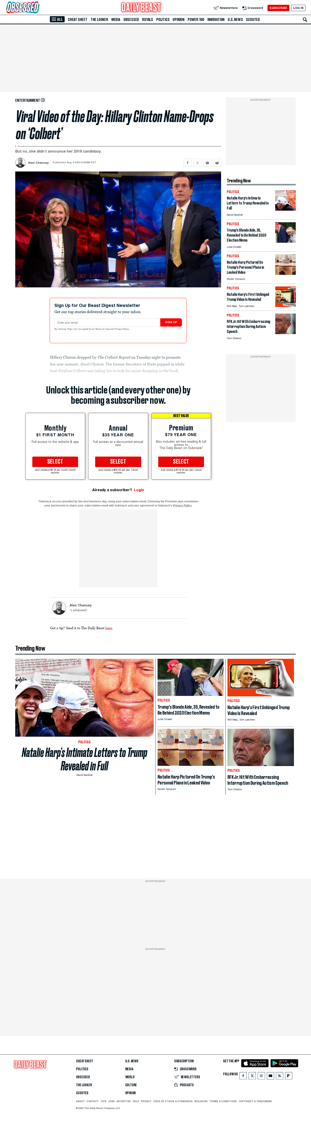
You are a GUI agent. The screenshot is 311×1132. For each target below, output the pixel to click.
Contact (93, 1101)
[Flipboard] (288, 1076)
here (108, 628)
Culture (131, 1085)
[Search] (305, 19)
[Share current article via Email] (207, 163)
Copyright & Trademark (255, 1101)
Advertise (124, 1101)
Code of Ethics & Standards (173, 1101)
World (130, 1077)
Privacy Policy (122, 329)
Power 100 (196, 20)
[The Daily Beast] (141, 8)
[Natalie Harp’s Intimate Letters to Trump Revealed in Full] (285, 209)
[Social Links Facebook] (243, 1076)
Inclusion (200, 1101)
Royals (147, 20)
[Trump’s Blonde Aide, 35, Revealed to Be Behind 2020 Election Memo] (285, 241)
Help (136, 1101)
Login (139, 490)
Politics (162, 20)
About (80, 1101)
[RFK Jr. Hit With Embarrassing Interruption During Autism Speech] (285, 333)
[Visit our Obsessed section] (37, 8)
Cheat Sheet (77, 20)
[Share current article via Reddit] (217, 163)
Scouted (253, 20)
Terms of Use (102, 329)
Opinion (178, 20)
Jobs (111, 1101)
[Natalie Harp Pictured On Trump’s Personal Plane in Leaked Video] (285, 274)
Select (55, 462)
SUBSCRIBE (278, 8)
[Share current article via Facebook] (188, 163)
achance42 (80, 610)
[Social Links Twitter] (252, 1076)
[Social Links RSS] (279, 1076)
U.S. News (235, 20)
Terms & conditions (223, 1101)
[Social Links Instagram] (261, 1076)
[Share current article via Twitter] (197, 163)
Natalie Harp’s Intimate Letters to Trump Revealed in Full (84, 759)
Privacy (146, 1101)
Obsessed (131, 20)
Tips (103, 1101)
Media (115, 20)
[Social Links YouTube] (270, 1076)
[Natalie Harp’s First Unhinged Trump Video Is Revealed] (285, 306)
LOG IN (298, 8)
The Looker (99, 20)
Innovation (215, 20)
